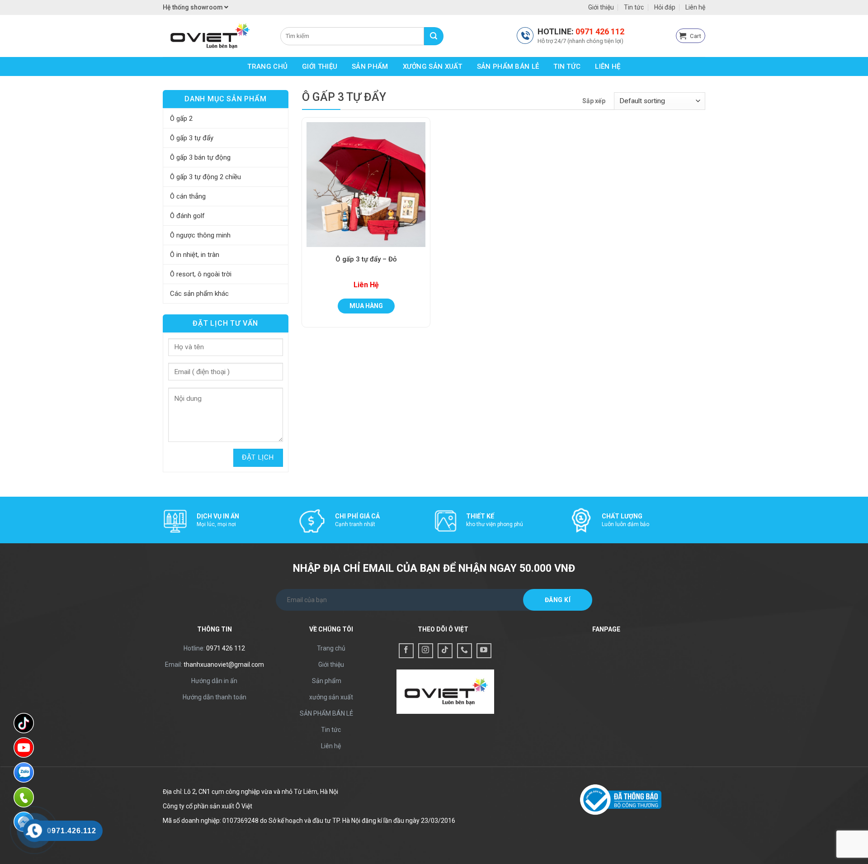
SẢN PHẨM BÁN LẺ (508, 66)
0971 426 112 (600, 31)
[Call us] (464, 650)
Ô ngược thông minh (200, 235)
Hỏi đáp (664, 7)
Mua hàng (366, 305)
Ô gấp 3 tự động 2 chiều (205, 177)
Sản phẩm (370, 66)
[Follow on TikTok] (445, 650)
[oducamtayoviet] (215, 36)
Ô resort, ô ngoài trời (200, 274)
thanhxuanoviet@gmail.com (224, 664)
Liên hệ (695, 7)
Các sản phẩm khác (199, 294)
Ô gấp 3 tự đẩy (191, 138)
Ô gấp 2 (181, 118)
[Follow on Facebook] (406, 650)
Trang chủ (267, 66)
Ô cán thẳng (188, 196)
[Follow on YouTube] (483, 650)
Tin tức (634, 7)
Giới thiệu (601, 7)
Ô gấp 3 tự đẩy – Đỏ (366, 259)
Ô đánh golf (187, 216)
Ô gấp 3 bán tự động (200, 157)
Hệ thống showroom (193, 7)
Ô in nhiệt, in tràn (194, 255)
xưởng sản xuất (432, 66)
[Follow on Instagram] (425, 650)
